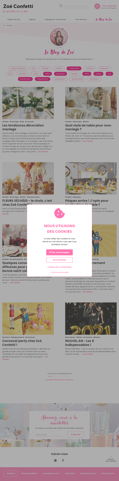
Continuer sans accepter (59, 272)
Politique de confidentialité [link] (60, 267)
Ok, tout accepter (60, 252)
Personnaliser (59, 260)
